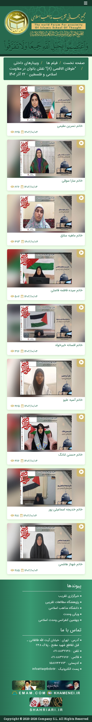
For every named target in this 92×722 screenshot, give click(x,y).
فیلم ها (52, 63)
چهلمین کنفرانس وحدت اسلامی (58, 620)
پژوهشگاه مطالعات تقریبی (62, 602)
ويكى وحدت (71, 614)
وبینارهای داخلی (26, 63)
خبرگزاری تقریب (68, 596)
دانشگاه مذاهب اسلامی (64, 608)
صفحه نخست (74, 63)
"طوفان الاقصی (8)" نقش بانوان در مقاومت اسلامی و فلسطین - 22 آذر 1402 (42, 71)
